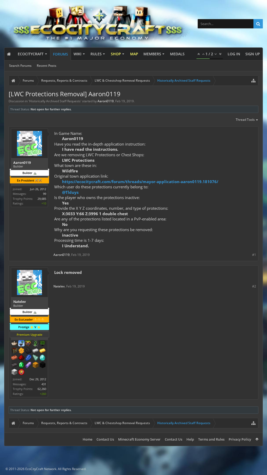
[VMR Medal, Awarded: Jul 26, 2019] (35, 343)
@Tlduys (70, 192)
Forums (60, 54)
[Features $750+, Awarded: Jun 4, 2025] (28, 365)
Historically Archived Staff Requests (55, 101)
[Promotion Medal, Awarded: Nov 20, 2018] (14, 351)
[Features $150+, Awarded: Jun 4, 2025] (14, 358)
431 (43, 384)
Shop (116, 53)
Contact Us (105, 439)
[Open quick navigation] (253, 81)
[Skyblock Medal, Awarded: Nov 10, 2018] (21, 343)
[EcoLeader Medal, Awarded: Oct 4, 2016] (14, 343)
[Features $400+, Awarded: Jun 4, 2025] (42, 358)
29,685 (42, 199)
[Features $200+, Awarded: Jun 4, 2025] (21, 358)
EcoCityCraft (31, 53)
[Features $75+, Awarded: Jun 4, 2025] (35, 351)
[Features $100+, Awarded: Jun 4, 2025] (42, 351)
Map (134, 53)
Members (152, 53)
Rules (96, 53)
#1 (254, 255)
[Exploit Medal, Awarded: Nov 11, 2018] (42, 343)
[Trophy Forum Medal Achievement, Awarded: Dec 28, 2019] (21, 372)
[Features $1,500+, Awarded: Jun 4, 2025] (14, 372)
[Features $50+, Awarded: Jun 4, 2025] (28, 351)
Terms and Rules (211, 439)
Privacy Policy (240, 439)
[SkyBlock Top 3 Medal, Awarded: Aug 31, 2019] (28, 343)
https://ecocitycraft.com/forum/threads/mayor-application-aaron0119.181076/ (140, 181)
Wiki (77, 53)
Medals (177, 53)
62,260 (42, 389)
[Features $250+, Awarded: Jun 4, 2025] (28, 358)
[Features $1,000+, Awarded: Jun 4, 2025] (35, 365)
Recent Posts (46, 65)
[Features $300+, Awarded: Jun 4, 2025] (35, 358)
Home (87, 439)
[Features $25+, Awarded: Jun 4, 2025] (21, 351)
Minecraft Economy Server (139, 439)
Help (190, 439)
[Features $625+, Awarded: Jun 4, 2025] (21, 365)
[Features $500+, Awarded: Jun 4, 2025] (14, 365)
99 (44, 194)
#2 (254, 286)
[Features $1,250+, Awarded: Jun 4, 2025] (42, 365)
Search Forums (20, 65)
